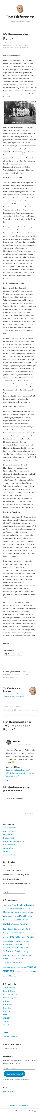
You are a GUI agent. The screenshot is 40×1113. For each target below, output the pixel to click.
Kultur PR (6, 1011)
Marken (17, 944)
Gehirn (14, 929)
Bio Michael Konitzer (10, 831)
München (26, 947)
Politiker (25, 675)
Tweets (6, 1032)
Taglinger (6, 1021)
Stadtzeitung (20, 963)
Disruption (16, 916)
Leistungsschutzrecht (9, 944)
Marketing (23, 944)
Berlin (19, 909)
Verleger (12, 967)
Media (7, 45)
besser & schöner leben (10, 994)
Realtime (18, 959)
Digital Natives (7, 916)
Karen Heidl (7, 1008)
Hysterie (22, 932)
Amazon (9, 905)
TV (9, 967)
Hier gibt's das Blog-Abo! (14, 1074)
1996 (4, 905)
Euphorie (6, 920)
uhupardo (16, 741)
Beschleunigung (24, 908)
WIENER (9, 971)
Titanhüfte (6, 1025)
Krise (23, 941)
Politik (20, 45)
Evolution (8, 923)
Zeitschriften (25, 972)
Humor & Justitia (8, 838)
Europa (11, 920)
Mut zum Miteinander (11, 865)
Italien (30, 937)
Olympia (24, 956)
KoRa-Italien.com (9, 845)
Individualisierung (30, 933)
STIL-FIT (6, 1018)
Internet (14, 937)
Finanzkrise (16, 675)
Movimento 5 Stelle (9, 947)
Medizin (29, 944)
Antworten (11, 781)
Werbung (31, 966)
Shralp (5, 1015)
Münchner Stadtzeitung (15, 951)
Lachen (27, 941)
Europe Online (8, 834)
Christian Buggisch (9, 998)
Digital (19, 912)
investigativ (22, 937)
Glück (19, 929)
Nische (15, 955)
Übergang (25, 672)
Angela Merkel (19, 905)
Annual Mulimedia (9, 987)
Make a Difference (9, 848)
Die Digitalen (7, 1004)
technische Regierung (11, 677)
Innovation (6, 937)
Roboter (24, 959)
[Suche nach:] (14, 892)
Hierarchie (15, 932)
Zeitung (32, 971)
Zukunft (6, 975)
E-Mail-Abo (8, 1056)
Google (26, 928)
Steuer (26, 963)
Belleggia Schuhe (9, 991)
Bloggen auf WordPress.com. (20, 1105)
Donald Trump (25, 915)
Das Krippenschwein (11, 879)
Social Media (10, 962)
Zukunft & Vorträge (9, 855)
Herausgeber (7, 933)
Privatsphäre (12, 959)
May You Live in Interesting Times (16, 874)
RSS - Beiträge (8, 1091)
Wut (16, 972)
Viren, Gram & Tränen (12, 870)
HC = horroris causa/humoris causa (17, 883)
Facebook (24, 923)
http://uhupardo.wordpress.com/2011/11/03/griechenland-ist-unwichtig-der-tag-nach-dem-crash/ (21, 773)
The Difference (20, 17)
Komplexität (18, 941)
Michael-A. (7, 851)
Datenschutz (8, 911)
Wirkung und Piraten (11, 707)
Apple (33, 905)
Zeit (19, 972)
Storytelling (30, 963)
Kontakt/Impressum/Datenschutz (13, 841)
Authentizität (6, 908)
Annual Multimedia (9, 828)
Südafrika (5, 967)
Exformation (16, 924)
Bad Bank (7, 675)
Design (16, 912)
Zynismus (13, 976)
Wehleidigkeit (24, 967)
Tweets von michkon (10, 1036)
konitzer (8, 42)
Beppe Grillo (13, 909)
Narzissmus (8, 955)
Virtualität (18, 967)
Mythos (20, 947)
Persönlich (13, 45)
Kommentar (29, 813)
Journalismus (8, 941)
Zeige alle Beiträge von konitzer (13, 696)
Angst (29, 905)
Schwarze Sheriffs (31, 959)
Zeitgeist (26, 45)
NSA (19, 955)
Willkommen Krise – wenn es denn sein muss (20, 711)
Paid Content (30, 955)
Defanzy (6, 1001)
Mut (16, 947)
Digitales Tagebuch (27, 912)
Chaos (30, 908)
